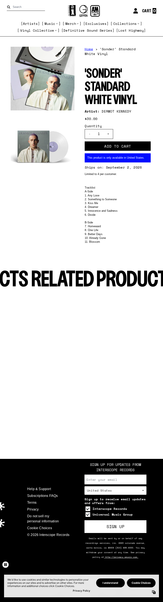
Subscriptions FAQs (42, 496)
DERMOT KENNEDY (116, 111)
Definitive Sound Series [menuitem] (87, 30)
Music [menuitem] (50, 23)
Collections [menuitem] (125, 23)
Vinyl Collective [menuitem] (37, 30)
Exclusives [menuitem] (96, 23)
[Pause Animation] (5, 564)
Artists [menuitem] (30, 23)
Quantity (93, 126)
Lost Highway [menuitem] (131, 30)
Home (89, 49)
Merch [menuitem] (70, 23)
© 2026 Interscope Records (48, 535)
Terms (32, 502)
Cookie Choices (39, 528)
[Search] (9, 7)
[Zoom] (42, 79)
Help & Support (39, 489)
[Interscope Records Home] (81, 10)
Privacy (33, 509)
